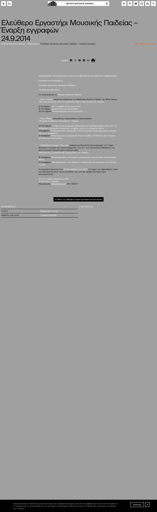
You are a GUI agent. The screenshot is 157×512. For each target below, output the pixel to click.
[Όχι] (147, 504)
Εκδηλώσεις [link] (33, 43)
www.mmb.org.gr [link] (58, 183)
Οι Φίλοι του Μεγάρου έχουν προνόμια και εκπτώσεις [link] (78, 199)
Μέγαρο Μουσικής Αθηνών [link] (13, 43)
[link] (3, 3)
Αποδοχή (137, 504)
